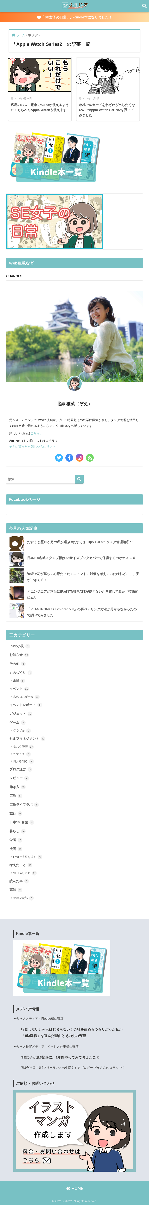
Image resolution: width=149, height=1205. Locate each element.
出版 (18, 680)
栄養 (15, 840)
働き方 (17, 787)
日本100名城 (21, 822)
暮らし (17, 831)
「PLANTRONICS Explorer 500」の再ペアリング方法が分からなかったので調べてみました (82, 612)
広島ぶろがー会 (26, 696)
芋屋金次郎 (22, 898)
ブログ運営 (20, 769)
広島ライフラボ (23, 804)
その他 (17, 664)
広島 (15, 796)
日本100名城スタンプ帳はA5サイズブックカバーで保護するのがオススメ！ (83, 558)
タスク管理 (23, 746)
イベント (19, 689)
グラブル (21, 730)
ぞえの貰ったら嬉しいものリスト (32, 446)
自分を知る (22, 761)
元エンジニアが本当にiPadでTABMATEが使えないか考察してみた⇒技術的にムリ (82, 594)
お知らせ (19, 655)
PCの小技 (19, 646)
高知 (15, 890)
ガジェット (20, 713)
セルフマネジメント (27, 738)
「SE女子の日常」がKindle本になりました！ (76, 17)
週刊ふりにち (24, 873)
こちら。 (36, 433)
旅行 (15, 813)
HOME (76, 1188)
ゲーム (17, 722)
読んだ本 (18, 881)
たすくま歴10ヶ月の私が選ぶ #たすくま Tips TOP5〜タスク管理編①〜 (80, 542)
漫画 (15, 849)
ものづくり (20, 672)
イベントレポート (25, 705)
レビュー (19, 778)
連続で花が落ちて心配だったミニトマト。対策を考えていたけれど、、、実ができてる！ (83, 577)
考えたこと (20, 865)
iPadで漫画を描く (27, 856)
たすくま (21, 754)
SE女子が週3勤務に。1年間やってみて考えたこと (60, 1057)
